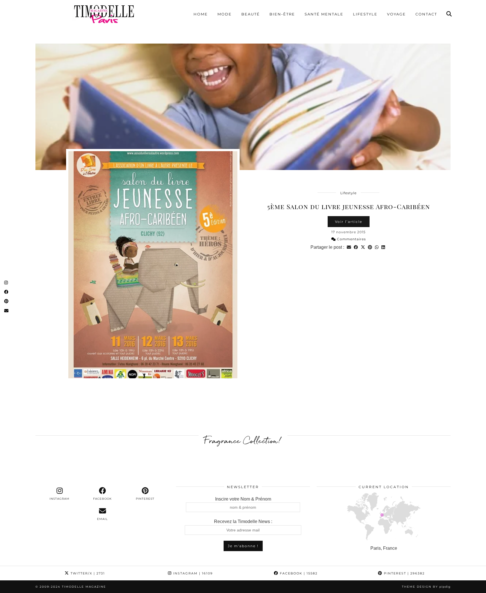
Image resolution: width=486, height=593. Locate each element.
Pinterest (403, 573)
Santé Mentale (324, 14)
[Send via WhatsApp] (377, 247)
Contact (426, 14)
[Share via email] (348, 247)
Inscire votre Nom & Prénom (243, 499)
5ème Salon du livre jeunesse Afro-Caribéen (348, 206)
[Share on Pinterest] (370, 247)
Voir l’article (348, 221)
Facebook (298, 573)
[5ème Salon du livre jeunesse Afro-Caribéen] (243, 107)
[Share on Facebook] (355, 247)
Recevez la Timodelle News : (243, 521)
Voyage (396, 14)
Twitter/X (87, 573)
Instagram (192, 573)
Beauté (250, 14)
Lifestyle (365, 14)
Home (201, 14)
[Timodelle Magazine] (103, 13)
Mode (224, 14)
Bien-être (282, 14)
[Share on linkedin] (383, 247)
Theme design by (426, 587)
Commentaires (351, 239)
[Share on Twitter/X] (362, 247)
